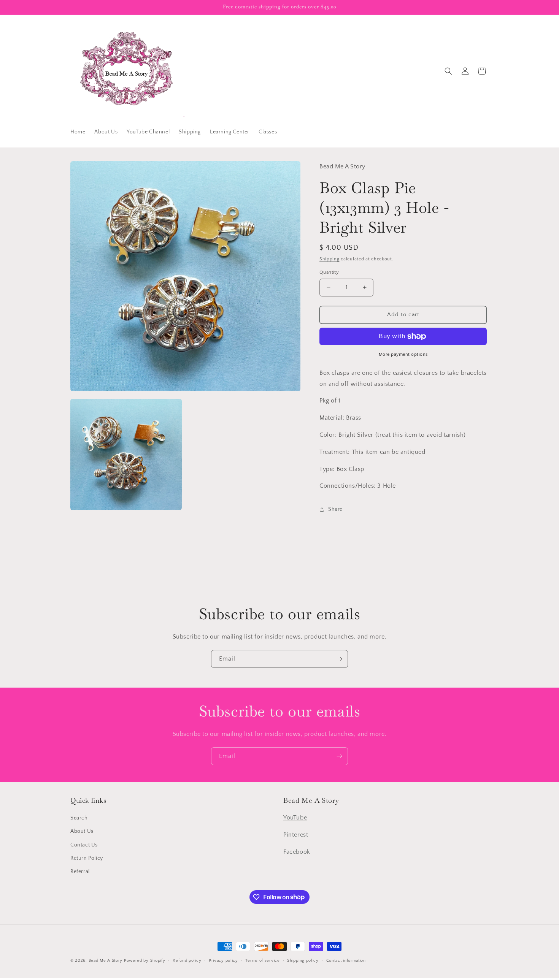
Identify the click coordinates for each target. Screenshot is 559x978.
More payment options (403, 354)
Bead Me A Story (106, 960)
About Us (82, 832)
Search (79, 818)
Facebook (296, 851)
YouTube (295, 818)
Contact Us (84, 845)
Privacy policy (223, 960)
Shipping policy (303, 960)
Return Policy (86, 858)
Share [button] (335, 509)
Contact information (346, 960)
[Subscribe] (339, 659)
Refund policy (187, 960)
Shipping (329, 259)
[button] (448, 71)
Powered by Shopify (144, 960)
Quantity (329, 272)
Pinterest (295, 834)
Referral (80, 872)
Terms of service (262, 960)
